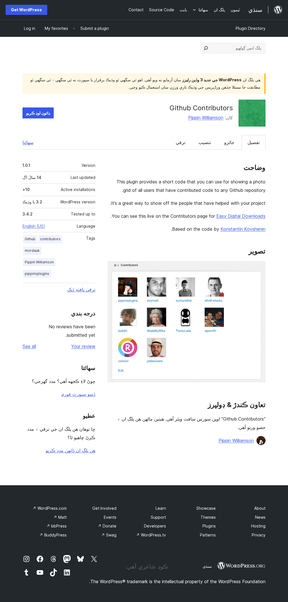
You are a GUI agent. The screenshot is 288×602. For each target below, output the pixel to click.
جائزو (229, 142)
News (260, 517)
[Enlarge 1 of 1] (258, 268)
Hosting (258, 526)
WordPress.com (50, 508)
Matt (60, 517)
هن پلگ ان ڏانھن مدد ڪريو (70, 450)
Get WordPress (26, 9)
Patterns (208, 535)
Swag (108, 535)
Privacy (259, 535)
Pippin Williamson (205, 117)
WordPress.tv (151, 535)
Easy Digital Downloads (241, 216)
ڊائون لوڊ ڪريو (38, 113)
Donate (107, 526)
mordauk (32, 250)
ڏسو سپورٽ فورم (78, 394)
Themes (208, 517)
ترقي (180, 142)
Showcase (206, 508)
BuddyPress (53, 535)
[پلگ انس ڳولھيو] (206, 48)
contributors (50, 239)
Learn (161, 508)
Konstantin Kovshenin (243, 229)
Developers (155, 526)
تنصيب (205, 142)
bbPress (56, 526)
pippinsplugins (37, 273)
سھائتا (27, 142)
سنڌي (207, 566)
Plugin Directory (251, 28)
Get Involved (104, 508)
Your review (83, 346)
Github (30, 239)
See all (29, 346)
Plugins (209, 526)
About (260, 508)
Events (110, 517)
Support (158, 517)
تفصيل (254, 142)
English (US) (33, 226)
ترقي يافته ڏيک (81, 289)
